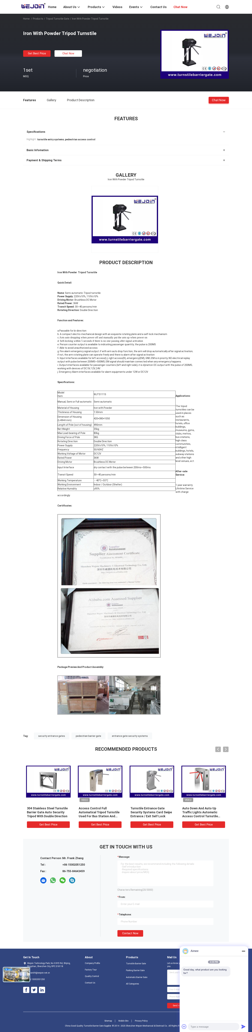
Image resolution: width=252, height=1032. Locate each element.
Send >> (176, 1005)
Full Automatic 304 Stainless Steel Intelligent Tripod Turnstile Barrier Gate (150, 812)
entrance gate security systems (130, 736)
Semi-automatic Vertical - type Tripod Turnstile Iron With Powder (97, 812)
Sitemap (108, 1021)
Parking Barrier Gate (135, 970)
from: (122, 897)
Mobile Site (123, 1021)
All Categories (132, 984)
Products (38, 18)
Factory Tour (91, 970)
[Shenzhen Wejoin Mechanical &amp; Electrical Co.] (33, 5)
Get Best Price (37, 53)
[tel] (82, 880)
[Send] (243, 1026)
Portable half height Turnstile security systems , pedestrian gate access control (203, 812)
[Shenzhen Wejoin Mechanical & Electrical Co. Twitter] (34, 990)
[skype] (72, 880)
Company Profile (92, 963)
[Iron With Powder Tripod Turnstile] (194, 54)
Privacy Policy (141, 1021)
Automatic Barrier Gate (136, 977)
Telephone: (125, 914)
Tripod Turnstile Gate (57, 18)
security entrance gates (51, 736)
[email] (43, 880)
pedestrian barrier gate (88, 736)
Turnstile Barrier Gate (136, 963)
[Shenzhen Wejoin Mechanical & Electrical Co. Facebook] (26, 990)
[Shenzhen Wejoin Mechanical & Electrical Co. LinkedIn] (42, 990)
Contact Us (90, 983)
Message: (124, 857)
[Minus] (243, 951)
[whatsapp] (53, 880)
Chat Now (68, 53)
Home (26, 18)
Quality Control (92, 976)
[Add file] (184, 1026)
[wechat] (62, 880)
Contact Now (130, 933)
